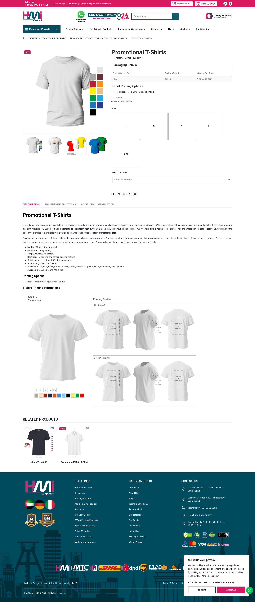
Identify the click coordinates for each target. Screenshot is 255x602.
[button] (23, 91)
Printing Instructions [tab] (60, 204)
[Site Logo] (37, 16)
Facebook (113, 194)
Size (114, 108)
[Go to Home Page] (23, 38)
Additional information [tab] (97, 204)
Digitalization (203, 29)
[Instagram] (225, 4)
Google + (130, 194)
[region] (216, 575)
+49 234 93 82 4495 (37, 4)
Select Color (119, 172)
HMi (170, 29)
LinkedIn (124, 194)
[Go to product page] (39, 442)
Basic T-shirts (126, 101)
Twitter (119, 194)
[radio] (126, 126)
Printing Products (74, 29)
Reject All (201, 590)
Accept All (231, 590)
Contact (184, 29)
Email (135, 194)
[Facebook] (230, 4)
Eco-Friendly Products (100, 29)
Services (155, 29)
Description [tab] (31, 204)
